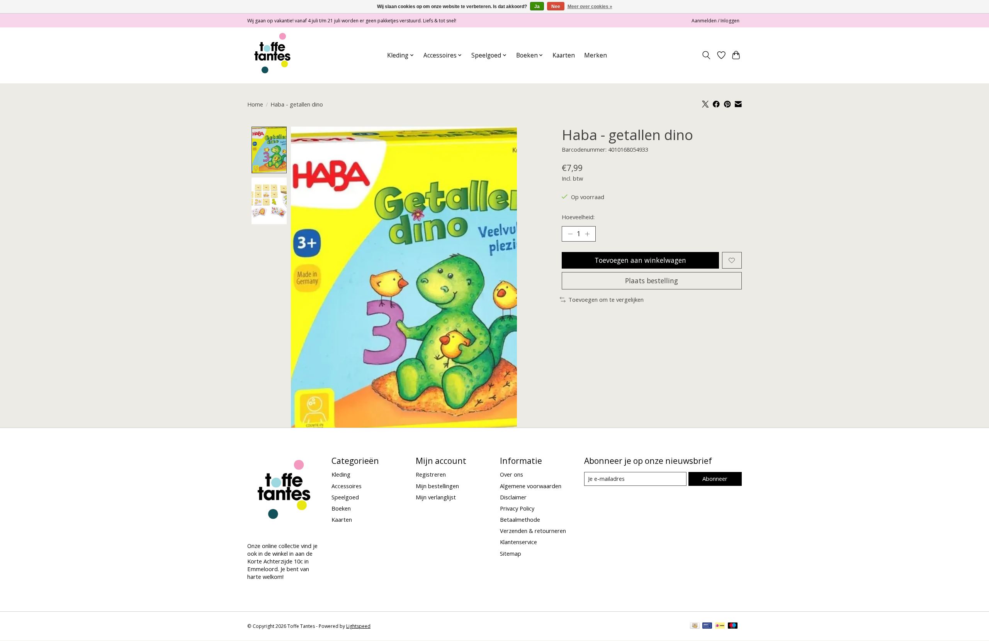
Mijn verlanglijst (436, 497)
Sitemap (510, 553)
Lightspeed (358, 626)
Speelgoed (345, 497)
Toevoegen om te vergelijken (606, 299)
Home (255, 104)
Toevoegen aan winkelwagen (640, 260)
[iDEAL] (720, 626)
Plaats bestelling (651, 280)
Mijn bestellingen (437, 486)
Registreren (431, 474)
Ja (537, 6)
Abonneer (714, 478)
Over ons (511, 474)
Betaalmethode (520, 519)
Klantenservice (518, 542)
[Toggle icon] (706, 55)
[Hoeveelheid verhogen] (587, 233)
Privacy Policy (517, 508)
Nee (555, 6)
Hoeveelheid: (578, 217)
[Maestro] (733, 626)
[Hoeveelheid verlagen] (570, 233)
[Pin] (707, 626)
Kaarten (563, 55)
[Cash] (695, 626)
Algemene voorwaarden (530, 486)
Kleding (340, 474)
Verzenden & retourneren (533, 530)
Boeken (341, 508)
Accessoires (346, 486)
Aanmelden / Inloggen (715, 20)
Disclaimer (513, 497)
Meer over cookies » (590, 6)
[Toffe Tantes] (272, 55)
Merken (595, 55)
